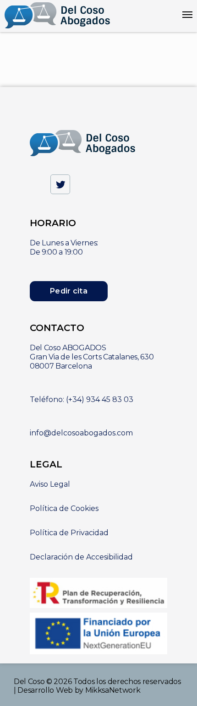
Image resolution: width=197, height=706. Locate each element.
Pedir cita (69, 291)
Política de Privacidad (69, 532)
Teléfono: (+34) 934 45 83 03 (81, 399)
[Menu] (187, 14)
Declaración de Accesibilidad (81, 557)
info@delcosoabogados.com (81, 433)
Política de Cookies (64, 508)
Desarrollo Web (45, 690)
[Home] (57, 16)
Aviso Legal (50, 484)
